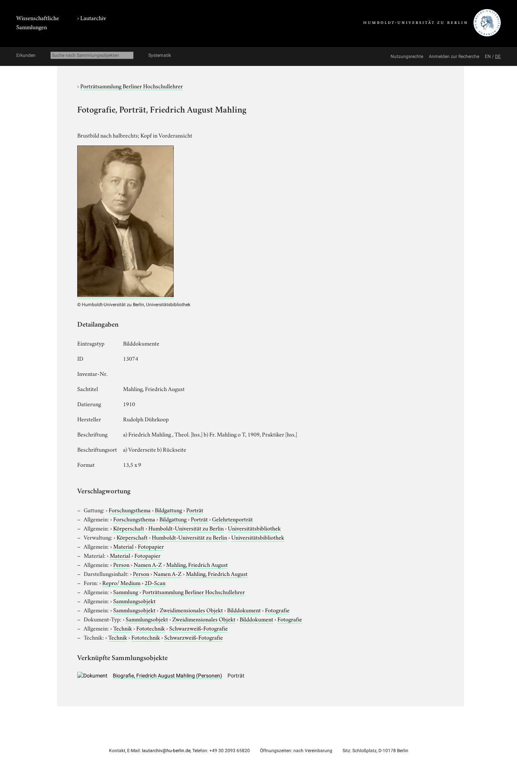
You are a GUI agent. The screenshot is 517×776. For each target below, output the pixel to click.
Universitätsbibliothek (254, 528)
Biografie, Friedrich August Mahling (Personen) (167, 676)
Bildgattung (168, 509)
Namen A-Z (148, 564)
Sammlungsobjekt (134, 600)
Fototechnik (150, 628)
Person (121, 564)
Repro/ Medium (121, 582)
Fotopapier (151, 546)
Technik (122, 628)
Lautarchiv (93, 17)
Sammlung (125, 591)
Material (123, 546)
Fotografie (277, 609)
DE (498, 56)
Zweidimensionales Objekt (191, 609)
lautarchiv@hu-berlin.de (166, 750)
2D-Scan (155, 582)
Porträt (194, 509)
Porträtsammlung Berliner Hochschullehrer (131, 85)
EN (488, 56)
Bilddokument (244, 609)
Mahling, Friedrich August (197, 564)
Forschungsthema (130, 509)
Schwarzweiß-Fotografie (198, 628)
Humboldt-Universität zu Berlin (186, 528)
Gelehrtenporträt (232, 519)
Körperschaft (128, 528)
